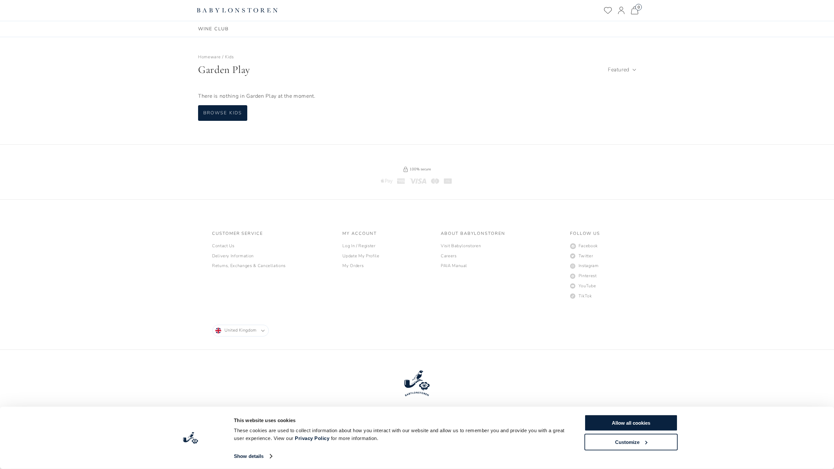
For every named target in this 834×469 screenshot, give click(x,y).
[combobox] (622, 70)
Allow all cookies (631, 423)
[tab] (213, 29)
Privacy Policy (312, 438)
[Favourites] (607, 10)
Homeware (209, 57)
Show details (249, 456)
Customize (627, 442)
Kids (229, 57)
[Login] (621, 10)
